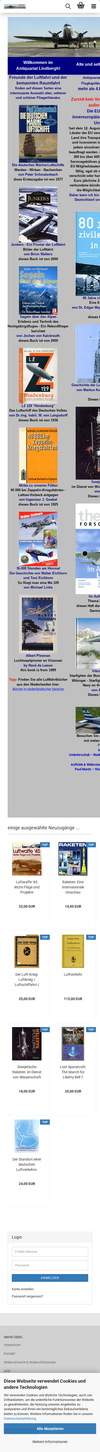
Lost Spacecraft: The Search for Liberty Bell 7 (73, 1072)
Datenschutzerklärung (20, 1418)
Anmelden (50, 1278)
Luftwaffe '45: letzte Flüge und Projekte (26, 887)
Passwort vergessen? (27, 1296)
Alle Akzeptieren (50, 1429)
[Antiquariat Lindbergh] (13, 6)
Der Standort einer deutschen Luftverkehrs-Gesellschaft (27, 1164)
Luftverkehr (73, 974)
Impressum (12, 1345)
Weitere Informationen (50, 1442)
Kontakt (9, 1353)
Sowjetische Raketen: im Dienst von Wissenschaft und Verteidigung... (27, 1072)
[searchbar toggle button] (68, 6)
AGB (7, 1371)
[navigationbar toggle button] (93, 6)
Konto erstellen (23, 1289)
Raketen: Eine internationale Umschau (73, 887)
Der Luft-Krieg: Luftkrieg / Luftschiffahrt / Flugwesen (27, 979)
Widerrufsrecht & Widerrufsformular (30, 1362)
